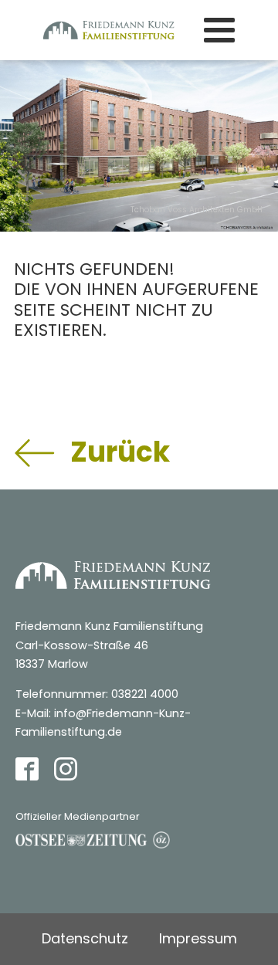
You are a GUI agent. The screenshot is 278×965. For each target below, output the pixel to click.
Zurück (120, 452)
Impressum (198, 938)
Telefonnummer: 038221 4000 (96, 694)
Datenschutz (85, 938)
